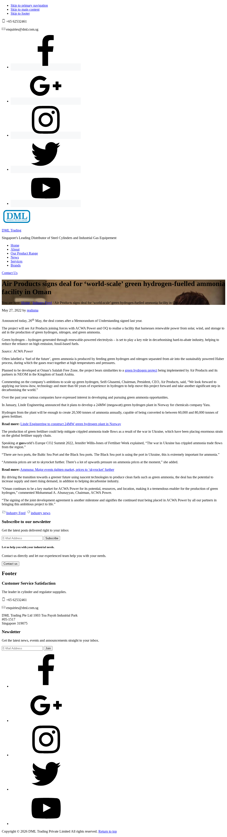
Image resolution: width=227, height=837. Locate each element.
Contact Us (10, 273)
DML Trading (11, 230)
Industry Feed (15, 513)
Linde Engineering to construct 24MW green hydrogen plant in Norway (70, 424)
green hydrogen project (141, 370)
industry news (40, 513)
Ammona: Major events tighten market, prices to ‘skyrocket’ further (67, 469)
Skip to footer (20, 13)
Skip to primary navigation (29, 5)
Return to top (107, 831)
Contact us (11, 563)
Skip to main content (25, 9)
